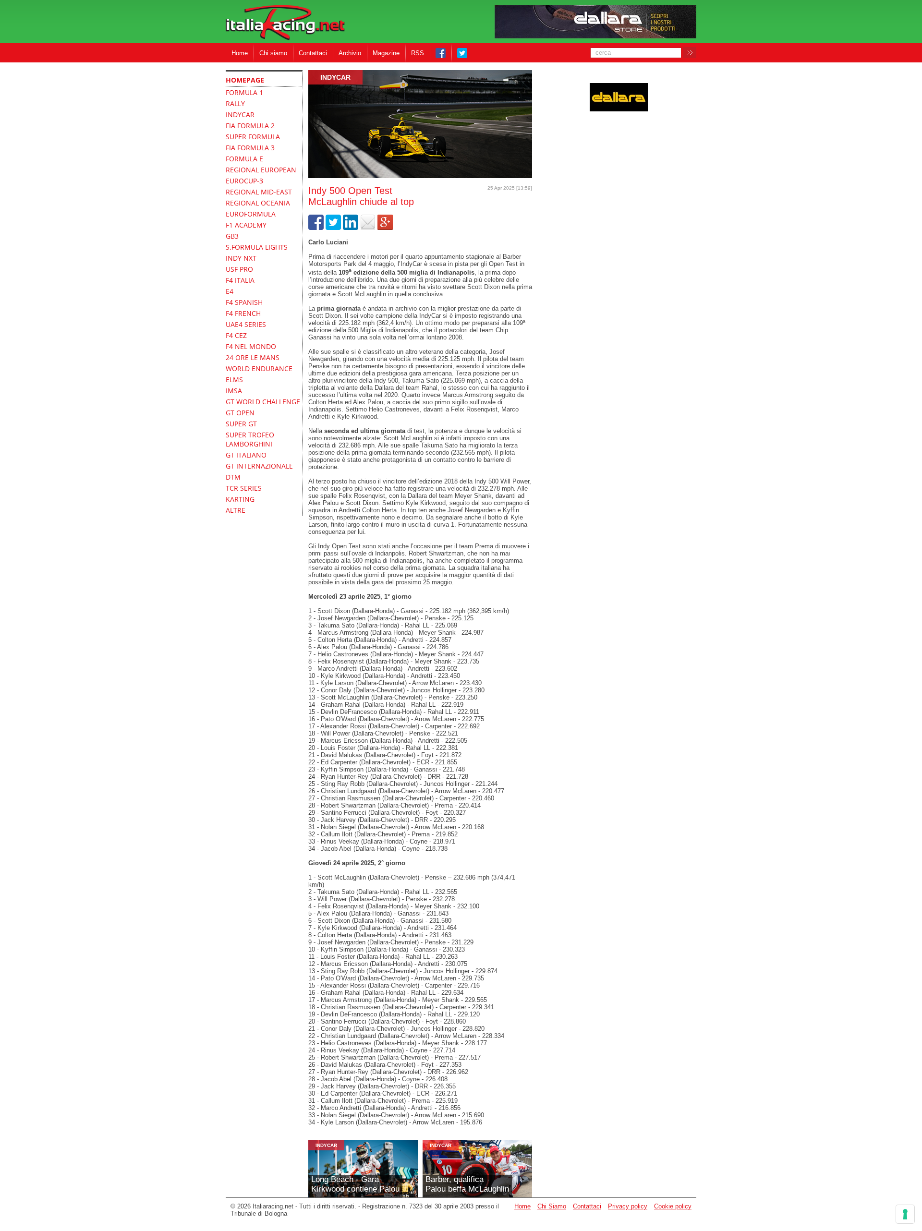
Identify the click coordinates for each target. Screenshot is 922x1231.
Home (239, 53)
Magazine (386, 53)
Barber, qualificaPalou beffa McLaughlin (467, 1184)
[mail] (368, 227)
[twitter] (333, 227)
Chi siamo (273, 53)
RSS (417, 53)
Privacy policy (627, 1206)
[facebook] (316, 227)
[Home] (285, 23)
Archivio (350, 53)
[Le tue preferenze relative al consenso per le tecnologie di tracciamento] (905, 1214)
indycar (335, 77)
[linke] (350, 227)
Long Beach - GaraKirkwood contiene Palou (355, 1184)
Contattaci (313, 53)
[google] (385, 227)
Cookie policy (673, 1206)
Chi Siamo (551, 1206)
